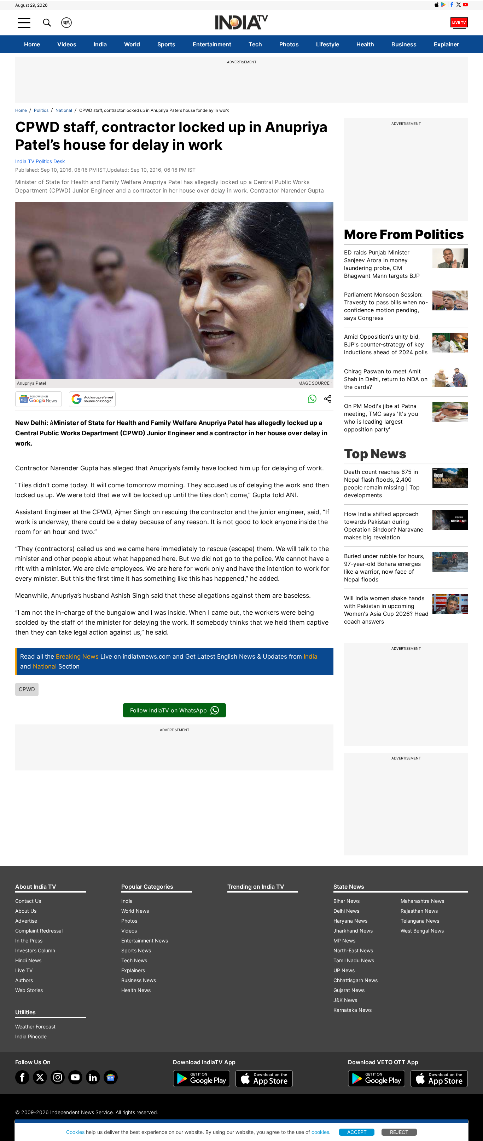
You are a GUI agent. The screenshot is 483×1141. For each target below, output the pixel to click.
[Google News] (38, 399)
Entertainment (212, 44)
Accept (357, 1132)
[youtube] (75, 1077)
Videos (66, 44)
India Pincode (31, 1036)
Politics (41, 110)
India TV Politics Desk (40, 161)
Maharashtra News (422, 901)
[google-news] (111, 1077)
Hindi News (28, 960)
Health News (136, 990)
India (100, 44)
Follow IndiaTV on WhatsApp (168, 710)
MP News (344, 941)
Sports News (136, 950)
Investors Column (35, 950)
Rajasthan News (419, 911)
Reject (399, 1132)
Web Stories (29, 990)
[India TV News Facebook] (451, 4)
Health (365, 44)
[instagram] (58, 1077)
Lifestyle (327, 44)
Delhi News (346, 911)
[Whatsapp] (312, 399)
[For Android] (376, 1078)
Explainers (133, 970)
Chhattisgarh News (355, 980)
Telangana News (420, 921)
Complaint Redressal (39, 931)
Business (404, 44)
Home (32, 44)
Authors (24, 980)
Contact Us (28, 901)
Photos (289, 44)
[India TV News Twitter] (458, 4)
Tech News (134, 960)
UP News (344, 970)
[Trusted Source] (92, 399)
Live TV (24, 970)
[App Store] (264, 1078)
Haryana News (350, 921)
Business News (138, 980)
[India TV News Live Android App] (201, 1078)
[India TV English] (241, 22)
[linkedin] (93, 1077)
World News (135, 911)
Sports (166, 44)
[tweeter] (40, 1077)
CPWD (27, 689)
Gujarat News (349, 990)
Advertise (26, 921)
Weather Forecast (35, 1027)
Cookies (75, 1132)
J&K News (345, 1000)
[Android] (443, 4)
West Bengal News (422, 931)
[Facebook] (22, 1077)
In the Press (28, 941)
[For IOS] (439, 1078)
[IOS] (436, 4)
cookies (320, 1132)
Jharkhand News (353, 931)
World (132, 44)
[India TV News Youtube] (465, 4)
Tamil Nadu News (353, 960)
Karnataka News (352, 1010)
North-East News (353, 950)
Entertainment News (144, 941)
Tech (255, 44)
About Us (25, 911)
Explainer (446, 44)
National (64, 110)
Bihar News (346, 901)
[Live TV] (459, 22)
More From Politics (404, 234)
